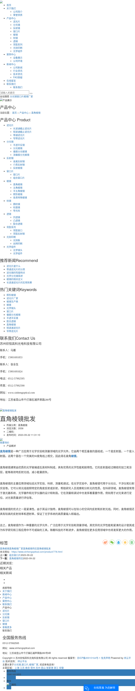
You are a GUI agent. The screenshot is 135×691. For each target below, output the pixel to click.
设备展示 (17, 57)
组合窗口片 (19, 177)
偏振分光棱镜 (20, 151)
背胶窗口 (17, 230)
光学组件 (17, 51)
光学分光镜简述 (15, 275)
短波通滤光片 (13, 327)
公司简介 (17, 11)
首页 (9, 5)
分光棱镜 (17, 148)
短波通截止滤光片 (22, 131)
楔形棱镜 (17, 194)
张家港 (49, 667)
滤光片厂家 (12, 298)
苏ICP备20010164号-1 (88, 657)
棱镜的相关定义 (15, 279)
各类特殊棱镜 (20, 197)
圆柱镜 (16, 204)
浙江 (56, 667)
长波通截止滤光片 (22, 128)
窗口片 (16, 31)
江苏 (22, 667)
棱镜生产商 (12, 301)
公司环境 (17, 60)
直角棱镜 (35, 112)
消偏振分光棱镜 (21, 154)
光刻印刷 (17, 47)
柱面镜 (16, 207)
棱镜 (15, 34)
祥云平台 (22, 661)
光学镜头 (17, 250)
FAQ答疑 (17, 77)
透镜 (15, 41)
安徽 (61, 667)
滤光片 (16, 21)
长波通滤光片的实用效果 (19, 282)
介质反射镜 (19, 164)
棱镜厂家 (28, 96)
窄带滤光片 (19, 138)
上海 (17, 667)
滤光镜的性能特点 (16, 272)
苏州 (38, 667)
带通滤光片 (19, 135)
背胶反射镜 (19, 233)
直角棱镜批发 (44, 548)
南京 (27, 667)
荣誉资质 (17, 14)
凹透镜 (16, 217)
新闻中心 (11, 64)
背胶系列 (17, 44)
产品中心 (11, 18)
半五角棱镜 (19, 190)
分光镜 (16, 24)
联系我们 (11, 83)
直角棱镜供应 (30, 548)
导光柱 (16, 210)
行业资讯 (17, 70)
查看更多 (7, 627)
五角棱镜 (17, 187)
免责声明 (105, 657)
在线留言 (11, 80)
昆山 (43, 667)
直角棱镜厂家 (16, 548)
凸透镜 (16, 220)
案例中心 (11, 54)
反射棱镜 (17, 167)
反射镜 (16, 28)
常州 (32, 667)
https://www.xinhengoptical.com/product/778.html (37, 551)
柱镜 (15, 37)
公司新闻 (17, 67)
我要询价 (4, 442)
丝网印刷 (17, 243)
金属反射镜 (19, 161)
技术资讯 (17, 74)
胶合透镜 (17, 223)
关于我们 (11, 8)
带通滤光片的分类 (16, 269)
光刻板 (16, 240)
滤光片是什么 (13, 266)
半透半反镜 (19, 144)
